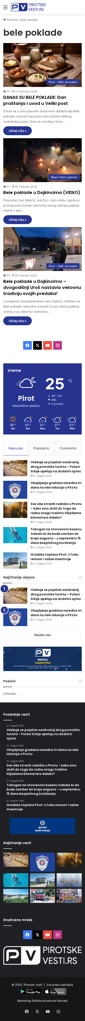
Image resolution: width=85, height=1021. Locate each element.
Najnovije (15, 448)
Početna (12, 19)
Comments (68, 448)
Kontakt (63, 1000)
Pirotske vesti (33, 984)
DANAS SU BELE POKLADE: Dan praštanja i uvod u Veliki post (35, 100)
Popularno (41, 448)
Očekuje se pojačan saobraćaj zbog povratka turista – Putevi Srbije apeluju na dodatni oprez (56, 466)
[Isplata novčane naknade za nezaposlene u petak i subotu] (69, 880)
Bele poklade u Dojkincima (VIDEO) (41, 192)
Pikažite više (42, 635)
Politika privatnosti (45, 1000)
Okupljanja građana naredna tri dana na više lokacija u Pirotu (56, 485)
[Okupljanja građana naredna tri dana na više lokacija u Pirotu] (15, 490)
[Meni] (5, 9)
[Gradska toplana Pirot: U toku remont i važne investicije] (15, 560)
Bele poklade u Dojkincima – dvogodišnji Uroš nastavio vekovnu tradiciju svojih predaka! (42, 287)
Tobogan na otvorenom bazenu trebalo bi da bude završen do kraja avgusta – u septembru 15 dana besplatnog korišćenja (56, 536)
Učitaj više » (17, 131)
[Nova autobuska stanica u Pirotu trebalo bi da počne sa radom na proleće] (15, 896)
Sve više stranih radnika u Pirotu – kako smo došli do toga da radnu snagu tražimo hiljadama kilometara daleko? (56, 511)
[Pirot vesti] (28, 7)
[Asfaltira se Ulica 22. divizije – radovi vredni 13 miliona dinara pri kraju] (42, 896)
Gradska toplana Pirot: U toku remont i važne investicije (54, 556)
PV (8, 91)
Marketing (24, 1000)
